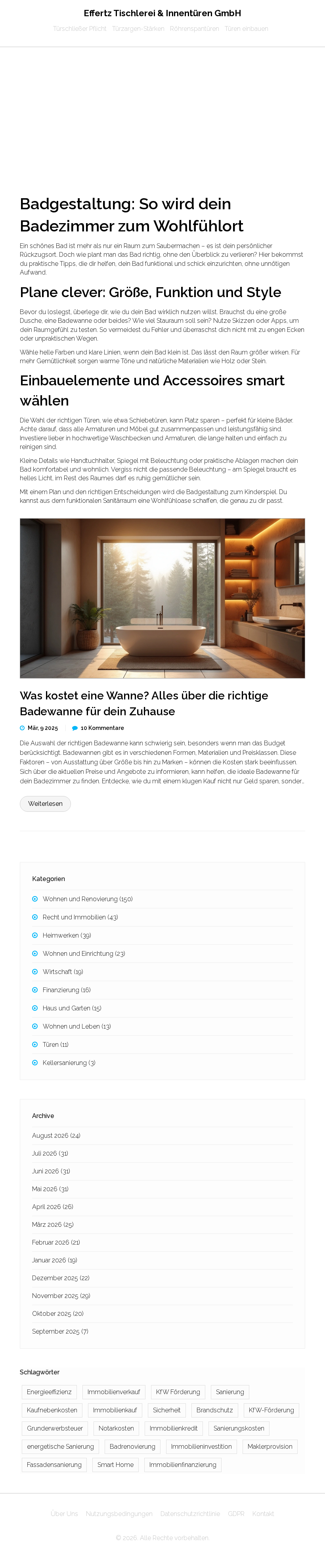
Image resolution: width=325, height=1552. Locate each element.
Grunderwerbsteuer (55, 1428)
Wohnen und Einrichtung (84, 953)
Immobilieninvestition (201, 1446)
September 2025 (60, 1331)
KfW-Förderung (271, 1410)
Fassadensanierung (54, 1465)
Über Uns (64, 1514)
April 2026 (52, 1207)
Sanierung (230, 1392)
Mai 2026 (50, 1189)
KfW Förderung (178, 1392)
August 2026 (56, 1135)
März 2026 (53, 1224)
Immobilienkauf (115, 1410)
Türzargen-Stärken (138, 28)
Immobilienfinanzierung (182, 1465)
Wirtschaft (63, 972)
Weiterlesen (45, 803)
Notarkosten (116, 1428)
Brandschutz (215, 1410)
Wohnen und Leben (77, 1026)
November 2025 (61, 1296)
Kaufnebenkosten (52, 1410)
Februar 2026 (56, 1242)
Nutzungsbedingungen (119, 1514)
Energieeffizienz (49, 1392)
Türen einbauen (246, 28)
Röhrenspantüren (194, 28)
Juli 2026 (50, 1153)
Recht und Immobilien (80, 917)
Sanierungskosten (239, 1428)
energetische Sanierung (60, 1446)
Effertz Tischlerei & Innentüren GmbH (162, 13)
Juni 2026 (51, 1171)
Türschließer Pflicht (80, 28)
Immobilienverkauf (114, 1392)
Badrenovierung (132, 1446)
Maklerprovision (270, 1446)
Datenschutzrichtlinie (190, 1514)
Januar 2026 (54, 1260)
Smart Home (116, 1465)
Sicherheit (167, 1410)
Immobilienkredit (174, 1428)
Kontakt (263, 1514)
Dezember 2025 (61, 1278)
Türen (56, 1044)
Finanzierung (67, 990)
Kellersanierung (69, 1063)
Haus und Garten (72, 1008)
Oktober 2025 (58, 1313)
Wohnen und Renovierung (88, 899)
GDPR (236, 1514)
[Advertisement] (162, 106)
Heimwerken (67, 935)
